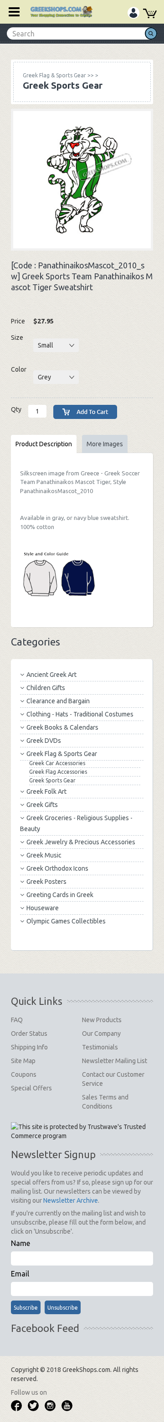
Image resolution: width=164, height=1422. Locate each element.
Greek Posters (46, 881)
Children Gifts (45, 687)
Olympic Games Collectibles (66, 921)
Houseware (42, 908)
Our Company (101, 1033)
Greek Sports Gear (52, 780)
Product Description (43, 444)
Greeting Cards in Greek (59, 894)
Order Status (29, 1033)
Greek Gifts (42, 804)
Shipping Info (29, 1047)
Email (20, 1273)
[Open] (11, 11)
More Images (105, 444)
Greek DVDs (43, 740)
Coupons (23, 1074)
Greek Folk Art (46, 791)
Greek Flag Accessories (58, 772)
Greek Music (44, 855)
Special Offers (31, 1088)
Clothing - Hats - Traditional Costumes (79, 714)
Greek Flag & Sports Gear (61, 753)
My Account (133, 14)
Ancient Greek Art (51, 674)
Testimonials (100, 1047)
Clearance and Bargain (58, 701)
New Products (102, 1020)
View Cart (150, 15)
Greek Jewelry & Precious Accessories (80, 842)
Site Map (23, 1060)
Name (20, 1243)
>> (58, 75)
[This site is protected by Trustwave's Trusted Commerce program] (81, 1131)
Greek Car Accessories (57, 763)
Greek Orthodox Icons (57, 868)
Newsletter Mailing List (114, 1060)
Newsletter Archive (70, 1200)
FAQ (17, 1020)
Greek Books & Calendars (62, 727)
